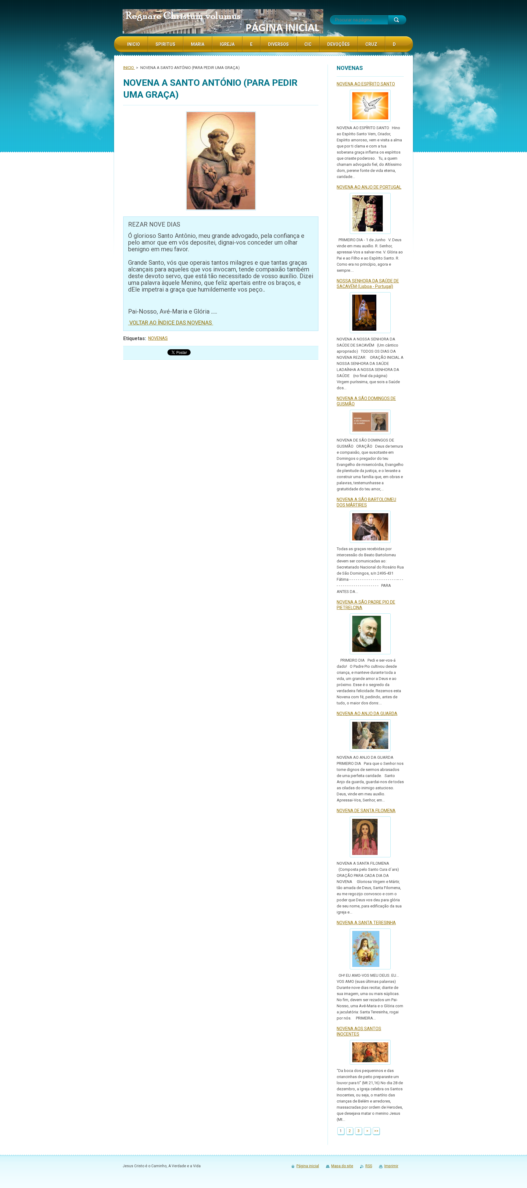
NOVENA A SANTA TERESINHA (366, 922)
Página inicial (307, 1166)
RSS (368, 1166)
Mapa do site (342, 1166)
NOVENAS (158, 338)
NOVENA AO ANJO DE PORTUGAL (369, 187)
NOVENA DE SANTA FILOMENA (366, 810)
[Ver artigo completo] (370, 105)
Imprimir (391, 1166)
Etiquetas (134, 338)
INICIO (129, 67)
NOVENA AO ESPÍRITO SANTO (366, 84)
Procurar (397, 19)
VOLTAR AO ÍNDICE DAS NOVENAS (170, 322)
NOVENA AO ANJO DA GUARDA (367, 713)
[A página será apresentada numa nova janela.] (220, 161)
